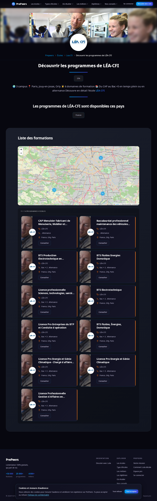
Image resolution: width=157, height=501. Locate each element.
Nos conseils (110, 4)
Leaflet (117, 204)
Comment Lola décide (142, 467)
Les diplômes (122, 475)
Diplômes (95, 4)
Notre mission (139, 463)
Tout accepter (131, 491)
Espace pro (137, 471)
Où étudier (66, 4)
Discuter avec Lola (144, 4)
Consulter (44, 243)
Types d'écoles (51, 4)
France (78, 115)
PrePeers (12, 460)
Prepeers (49, 55)
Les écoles (35, 4)
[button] (100, 157)
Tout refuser (117, 491)
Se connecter (128, 4)
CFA (78, 78)
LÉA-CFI (111, 66)
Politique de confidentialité (38, 495)
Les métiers (81, 4)
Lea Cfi (69, 55)
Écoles (60, 55)
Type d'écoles (122, 467)
